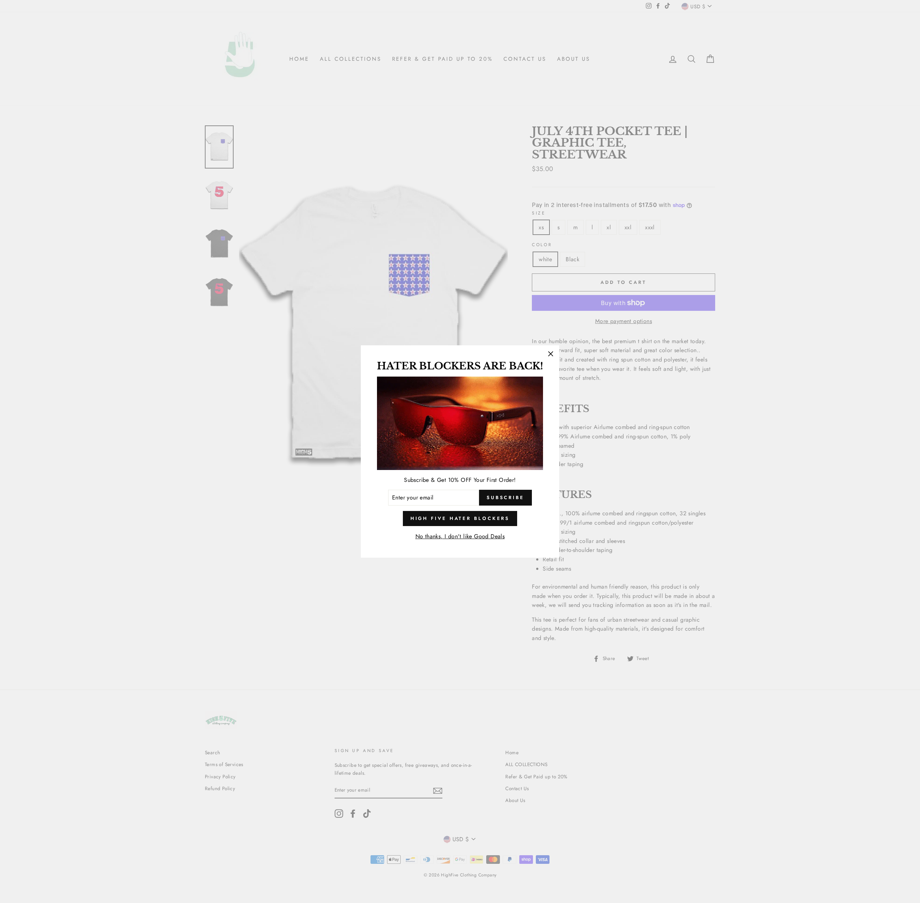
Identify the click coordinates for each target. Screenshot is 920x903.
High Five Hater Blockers (460, 518)
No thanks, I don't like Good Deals (460, 536)
